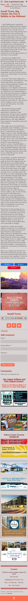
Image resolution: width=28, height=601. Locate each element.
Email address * (6, 345)
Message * (4, 353)
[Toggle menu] (1, 1)
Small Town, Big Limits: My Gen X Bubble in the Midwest (18, 6)
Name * (3, 338)
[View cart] (26, 1)
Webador (9, 593)
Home (3, 4)
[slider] (7, 318)
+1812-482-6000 (18, 478)
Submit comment (7, 364)
